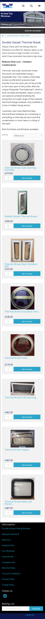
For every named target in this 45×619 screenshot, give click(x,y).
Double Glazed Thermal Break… (22, 216)
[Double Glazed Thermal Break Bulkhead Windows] (22, 202)
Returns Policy (8, 568)
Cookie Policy (8, 584)
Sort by (5, 134)
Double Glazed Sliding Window (16, 528)
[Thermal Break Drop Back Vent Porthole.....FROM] (22, 297)
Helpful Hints (8, 545)
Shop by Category (33, 31)
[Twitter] (5, 596)
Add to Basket (27, 178)
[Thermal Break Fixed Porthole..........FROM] (22, 345)
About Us (6, 539)
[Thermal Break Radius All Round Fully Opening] (22, 488)
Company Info (8, 562)
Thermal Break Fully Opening (20, 397)
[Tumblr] (15, 596)
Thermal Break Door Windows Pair (21, 265)
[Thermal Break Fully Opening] (22, 388)
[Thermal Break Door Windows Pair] (22, 250)
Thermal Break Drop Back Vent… (22, 311)
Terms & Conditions (11, 573)
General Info (8, 556)
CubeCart (29, 614)
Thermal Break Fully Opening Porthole (20, 168)
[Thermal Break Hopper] (22, 438)
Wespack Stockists (10, 534)
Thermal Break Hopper (17, 449)
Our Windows (8, 551)
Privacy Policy (8, 579)
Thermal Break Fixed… (17, 357)
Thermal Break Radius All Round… (18, 502)
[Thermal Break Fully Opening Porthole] (22, 154)
